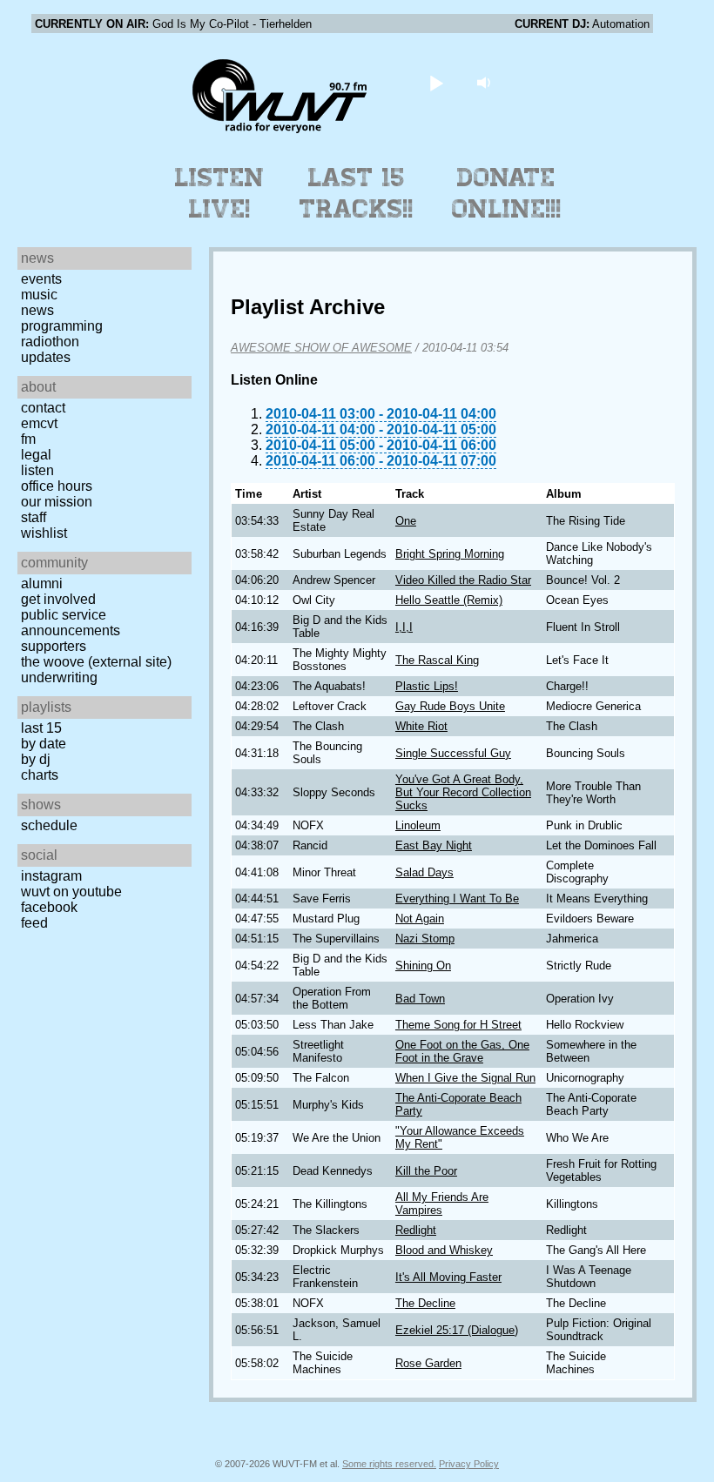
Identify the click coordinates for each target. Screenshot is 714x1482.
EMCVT (39, 423)
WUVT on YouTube (71, 891)
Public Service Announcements (70, 622)
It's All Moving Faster (448, 1277)
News (37, 310)
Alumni (42, 583)
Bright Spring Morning (449, 553)
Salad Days (424, 872)
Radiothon (50, 341)
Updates (46, 357)
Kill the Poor (426, 1170)
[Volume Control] (486, 82)
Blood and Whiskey (444, 1250)
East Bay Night (433, 845)
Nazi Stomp (425, 938)
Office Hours (56, 486)
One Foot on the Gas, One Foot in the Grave (462, 1051)
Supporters (53, 646)
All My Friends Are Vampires (441, 1203)
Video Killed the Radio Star (463, 580)
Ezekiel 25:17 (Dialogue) (456, 1330)
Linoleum (418, 825)
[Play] (436, 82)
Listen (37, 470)
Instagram (51, 875)
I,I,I (404, 627)
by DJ (36, 759)
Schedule (49, 825)
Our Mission (56, 501)
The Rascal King (437, 660)
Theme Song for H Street (458, 1024)
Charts (39, 775)
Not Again (419, 918)
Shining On (423, 965)
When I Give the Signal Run (465, 1077)
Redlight (415, 1230)
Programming (62, 326)
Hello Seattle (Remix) (448, 600)
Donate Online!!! (507, 193)
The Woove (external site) (96, 661)
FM (28, 439)
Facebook (49, 907)
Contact (43, 407)
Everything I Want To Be (457, 898)
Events (41, 279)
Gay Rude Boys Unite (450, 706)
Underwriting (59, 677)
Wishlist (44, 533)
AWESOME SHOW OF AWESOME (321, 347)
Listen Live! (220, 193)
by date (43, 743)
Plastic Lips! (426, 686)
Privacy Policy (469, 1464)
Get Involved (58, 599)
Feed (34, 922)
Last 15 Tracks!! (357, 193)
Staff (33, 517)
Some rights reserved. (389, 1464)
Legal (36, 454)
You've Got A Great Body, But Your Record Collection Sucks (463, 792)
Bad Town (420, 998)
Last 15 (41, 728)
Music (39, 294)
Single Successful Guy (453, 753)
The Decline (425, 1303)
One (405, 520)
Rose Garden (428, 1363)
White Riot (421, 726)
